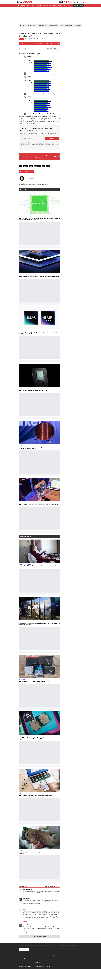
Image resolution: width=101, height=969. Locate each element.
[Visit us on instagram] (64, 2)
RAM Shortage (53, 25)
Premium (76, 5)
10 (42, 157)
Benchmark (37, 166)
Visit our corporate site (71, 945)
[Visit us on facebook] (60, 2)
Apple (30, 166)
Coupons (68, 5)
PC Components (38, 5)
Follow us (50, 48)
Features (21, 38)
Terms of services (36, 142)
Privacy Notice (23, 143)
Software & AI (61, 5)
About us (52, 958)
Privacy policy (53, 955)
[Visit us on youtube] (66, 2)
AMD (48, 166)
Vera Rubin (78, 25)
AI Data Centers (42, 25)
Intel (21, 166)
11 (45, 157)
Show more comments (39, 936)
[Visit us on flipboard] (69, 2)
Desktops (55, 5)
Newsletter (57, 48)
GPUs (32, 5)
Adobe (25, 166)
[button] (81, 2)
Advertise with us (39, 958)
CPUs (28, 5)
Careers (21, 961)
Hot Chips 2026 (31, 25)
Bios (43, 166)
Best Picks (23, 5)
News (44, 5)
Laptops (49, 5)
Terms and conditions (24, 955)
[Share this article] (20, 48)
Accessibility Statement (24, 958)
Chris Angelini (29, 38)
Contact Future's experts (40, 955)
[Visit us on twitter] (62, 2)
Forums (81, 5)
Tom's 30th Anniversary (66, 25)
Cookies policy (69, 955)
